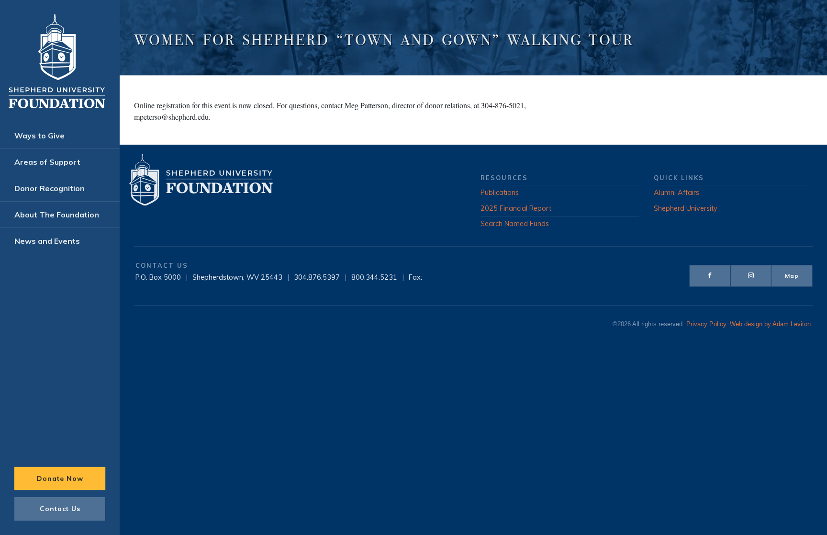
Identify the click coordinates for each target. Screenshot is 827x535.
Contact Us (60, 508)
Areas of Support (47, 162)
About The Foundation (56, 214)
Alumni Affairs (676, 192)
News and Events (47, 241)
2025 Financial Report (516, 208)
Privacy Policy (706, 324)
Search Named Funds (515, 223)
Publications (500, 192)
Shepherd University (685, 208)
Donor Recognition (49, 188)
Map (792, 275)
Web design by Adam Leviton (770, 324)
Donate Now (60, 478)
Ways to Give (39, 135)
